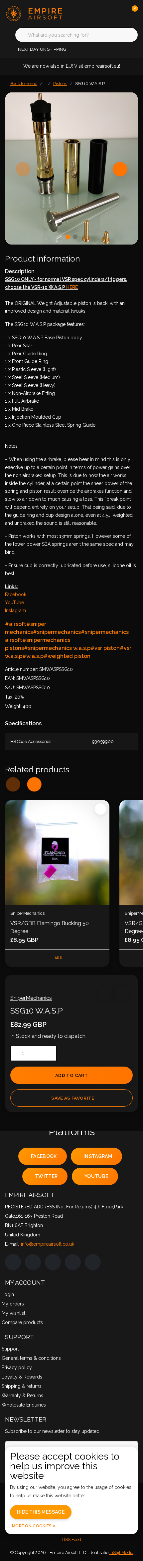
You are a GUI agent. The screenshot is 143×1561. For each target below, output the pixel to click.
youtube (96, 1176)
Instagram (15, 610)
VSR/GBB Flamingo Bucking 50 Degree (49, 927)
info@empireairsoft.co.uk (47, 1244)
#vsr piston (105, 648)
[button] (105, 993)
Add (59, 958)
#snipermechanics (57, 632)
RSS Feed (71, 1539)
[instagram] (33, 1262)
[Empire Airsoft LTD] (41, 13)
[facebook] (13, 1262)
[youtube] (73, 1262)
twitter (46, 1176)
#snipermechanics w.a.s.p (57, 648)
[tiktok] (93, 1262)
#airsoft (15, 624)
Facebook (15, 594)
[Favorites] (119, 13)
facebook (44, 1156)
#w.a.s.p (33, 656)
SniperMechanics (31, 998)
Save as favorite (72, 1098)
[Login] (106, 13)
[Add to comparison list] (121, 993)
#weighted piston (67, 656)
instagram (97, 1156)
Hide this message (41, 1512)
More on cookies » (34, 1526)
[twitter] (53, 1262)
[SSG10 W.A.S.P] (71, 168)
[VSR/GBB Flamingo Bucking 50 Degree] (57, 852)
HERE (72, 287)
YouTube (14, 602)
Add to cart (71, 1075)
